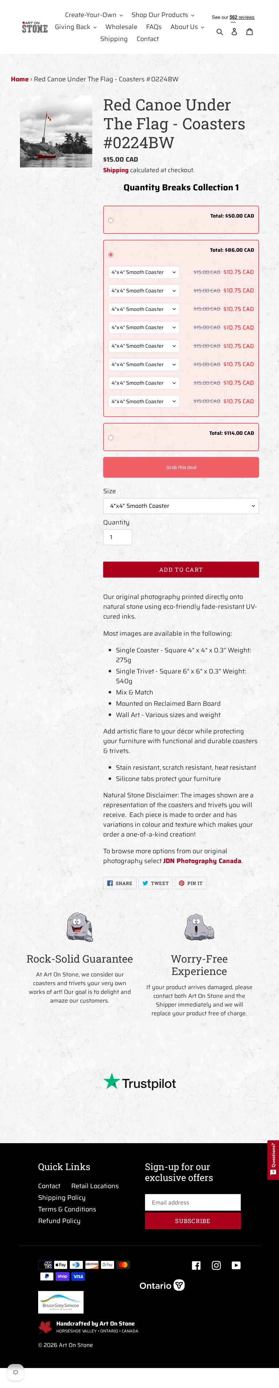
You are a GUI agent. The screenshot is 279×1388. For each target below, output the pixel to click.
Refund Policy (59, 1221)
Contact (49, 1186)
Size (109, 491)
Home (20, 79)
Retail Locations (95, 1186)
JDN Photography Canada (202, 861)
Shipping (116, 170)
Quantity (116, 522)
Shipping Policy (62, 1198)
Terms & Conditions (67, 1209)
